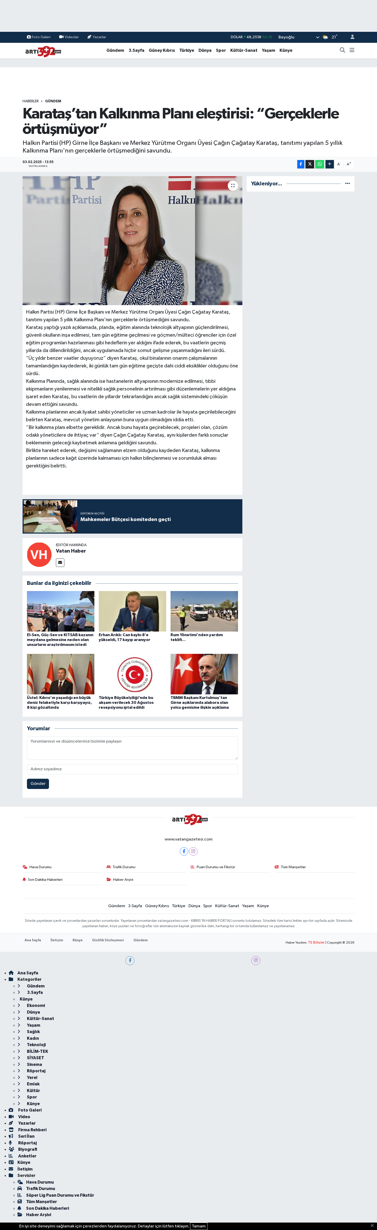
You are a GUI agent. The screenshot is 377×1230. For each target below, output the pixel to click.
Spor (221, 50)
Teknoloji (36, 1045)
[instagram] (255, 960)
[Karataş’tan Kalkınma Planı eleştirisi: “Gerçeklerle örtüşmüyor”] (132, 240)
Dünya (205, 50)
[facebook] (129, 960)
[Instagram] (193, 851)
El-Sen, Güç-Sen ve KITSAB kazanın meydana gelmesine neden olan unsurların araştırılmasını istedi (60, 640)
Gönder (38, 784)
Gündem (115, 50)
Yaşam (268, 50)
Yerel (31, 1077)
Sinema (34, 1064)
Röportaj (35, 1071)
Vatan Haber (71, 551)
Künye (286, 50)
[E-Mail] (60, 562)
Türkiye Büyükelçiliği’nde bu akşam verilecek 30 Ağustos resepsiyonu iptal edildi (126, 702)
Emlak (32, 1084)
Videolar (72, 37)
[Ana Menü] (352, 50)
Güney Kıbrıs (162, 50)
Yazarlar (99, 37)
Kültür (33, 1090)
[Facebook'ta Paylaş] (300, 164)
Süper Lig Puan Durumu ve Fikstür (60, 1195)
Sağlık (33, 1031)
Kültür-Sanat (243, 50)
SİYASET (35, 1058)
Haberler (31, 101)
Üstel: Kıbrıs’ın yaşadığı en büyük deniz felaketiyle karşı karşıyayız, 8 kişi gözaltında (59, 702)
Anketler (26, 1156)
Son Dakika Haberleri (45, 880)
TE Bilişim (316, 942)
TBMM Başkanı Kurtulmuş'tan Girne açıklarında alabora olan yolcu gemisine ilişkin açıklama (200, 702)
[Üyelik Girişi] (350, 37)
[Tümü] (347, 184)
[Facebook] (184, 851)
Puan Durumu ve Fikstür (216, 867)
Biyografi (27, 1149)
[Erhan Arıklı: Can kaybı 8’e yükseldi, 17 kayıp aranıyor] (132, 611)
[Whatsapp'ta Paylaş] (319, 164)
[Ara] (343, 50)
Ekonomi (35, 1005)
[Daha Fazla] (329, 164)
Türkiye (186, 50)
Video (23, 1117)
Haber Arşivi (123, 880)
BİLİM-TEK (37, 1051)
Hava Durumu (40, 867)
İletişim (57, 940)
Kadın (32, 1038)
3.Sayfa (136, 50)
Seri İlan (26, 1136)
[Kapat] (374, 1226)
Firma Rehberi (31, 1130)
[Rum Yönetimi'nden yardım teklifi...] (204, 611)
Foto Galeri (41, 37)
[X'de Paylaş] (309, 164)
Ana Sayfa (33, 940)
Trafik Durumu (124, 867)
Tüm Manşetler (293, 867)
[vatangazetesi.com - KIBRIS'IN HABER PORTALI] (42, 50)
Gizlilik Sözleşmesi (108, 940)
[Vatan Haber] (39, 554)
